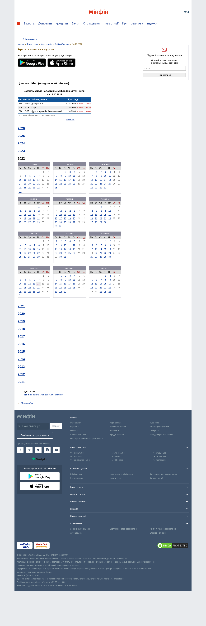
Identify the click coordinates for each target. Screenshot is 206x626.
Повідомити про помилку (35, 435)
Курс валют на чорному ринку (163, 474)
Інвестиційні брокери (159, 427)
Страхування (92, 23)
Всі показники (30, 39)
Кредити (61, 23)
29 (96, 187)
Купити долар (76, 478)
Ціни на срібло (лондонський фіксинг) (44, 394)
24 (20, 187)
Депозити (45, 23)
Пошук (56, 426)
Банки (75, 23)
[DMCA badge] (173, 546)
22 (60, 184)
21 (38, 184)
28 (38, 187)
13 (34, 180)
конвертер (70, 119)
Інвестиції (112, 23)
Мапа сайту (27, 403)
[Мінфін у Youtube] (56, 450)
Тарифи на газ (156, 431)
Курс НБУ (74, 427)
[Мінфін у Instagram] (47, 450)
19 (29, 184)
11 (25, 180)
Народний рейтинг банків (161, 435)
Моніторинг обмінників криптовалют (86, 439)
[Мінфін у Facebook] (20, 450)
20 (34, 184)
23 (65, 184)
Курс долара (116, 423)
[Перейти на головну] (103, 12)
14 (38, 180)
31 (20, 191)
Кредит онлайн (117, 435)
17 (20, 184)
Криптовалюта (132, 23)
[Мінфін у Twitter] (38, 450)
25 (25, 187)
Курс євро (154, 423)
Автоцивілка (76, 533)
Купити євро (115, 478)
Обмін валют (76, 474)
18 (25, 184)
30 (101, 187)
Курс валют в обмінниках (121, 474)
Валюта (29, 23)
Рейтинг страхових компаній (163, 529)
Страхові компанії (158, 533)
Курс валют (75, 423)
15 (60, 180)
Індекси (151, 23)
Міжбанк (74, 431)
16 (65, 180)
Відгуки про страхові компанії (123, 529)
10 (20, 180)
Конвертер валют (78, 435)
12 (29, 180)
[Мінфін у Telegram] (29, 450)
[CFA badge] (58, 545)
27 (34, 187)
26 (29, 187)
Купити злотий (156, 478)
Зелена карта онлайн (80, 529)
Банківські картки (118, 427)
